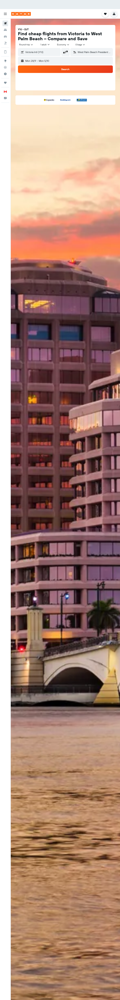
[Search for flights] (5, 23)
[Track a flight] (5, 67)
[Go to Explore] (5, 61)
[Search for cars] (5, 36)
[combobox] (63, 44)
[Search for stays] (5, 30)
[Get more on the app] (5, 52)
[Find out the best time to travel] (5, 74)
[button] (5, 13)
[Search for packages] (5, 43)
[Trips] (5, 83)
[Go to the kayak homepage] (21, 14)
